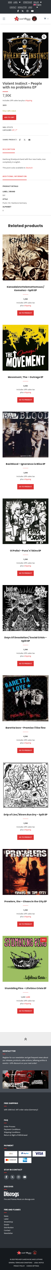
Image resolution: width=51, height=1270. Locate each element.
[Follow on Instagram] (27, 11)
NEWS (10, 2)
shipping (28, 100)
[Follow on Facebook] (18, 11)
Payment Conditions (12, 1129)
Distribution (9, 1227)
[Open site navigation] (7, 19)
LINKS (30, 7)
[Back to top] (25, 1039)
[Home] (25, 18)
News (6, 1216)
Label (6, 1219)
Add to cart (9, 117)
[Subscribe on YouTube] (32, 11)
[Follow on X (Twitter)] (22, 11)
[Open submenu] (20, 2)
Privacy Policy (19, 1266)
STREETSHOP (27, 2)
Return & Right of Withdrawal (15, 1135)
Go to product (25, 313)
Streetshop (8, 1222)
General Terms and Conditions (20, 1263)
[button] (44, 36)
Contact (7, 1230)
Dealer (6, 1224)
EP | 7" (14, 130)
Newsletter (8, 1233)
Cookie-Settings (33, 1266)
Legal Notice (39, 1263)
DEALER (36, 2)
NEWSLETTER (22, 7)
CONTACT (13, 7)
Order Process (9, 1126)
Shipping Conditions (12, 1132)
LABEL (15, 2)
